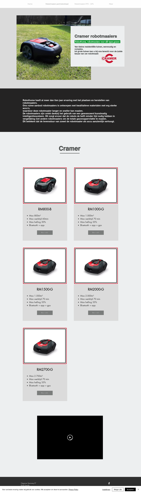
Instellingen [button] (106, 489)
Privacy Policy (73, 489)
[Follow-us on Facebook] (109, 483)
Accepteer (130, 489)
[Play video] (70, 437)
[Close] (138, 489)
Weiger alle (118, 489)
